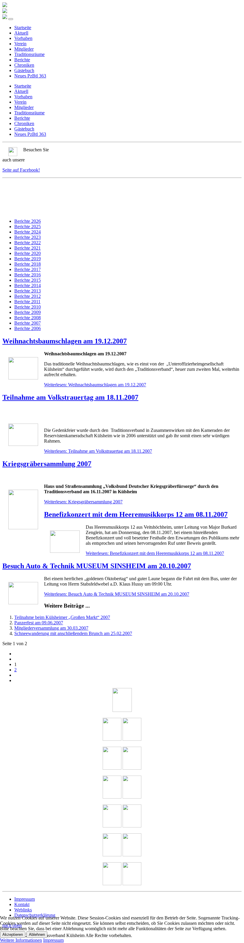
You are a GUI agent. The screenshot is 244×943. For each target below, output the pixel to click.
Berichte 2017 (27, 269)
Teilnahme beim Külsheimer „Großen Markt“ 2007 (62, 617)
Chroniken (24, 65)
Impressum (24, 899)
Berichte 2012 (27, 296)
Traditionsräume (29, 54)
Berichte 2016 (27, 274)
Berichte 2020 (27, 253)
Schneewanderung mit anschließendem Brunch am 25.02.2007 (73, 633)
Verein (20, 43)
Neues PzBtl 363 (30, 75)
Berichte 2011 (27, 301)
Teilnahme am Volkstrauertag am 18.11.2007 (70, 397)
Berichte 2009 (27, 312)
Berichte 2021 (27, 247)
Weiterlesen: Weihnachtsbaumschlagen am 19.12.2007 (95, 384)
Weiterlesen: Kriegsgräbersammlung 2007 (83, 501)
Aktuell (21, 32)
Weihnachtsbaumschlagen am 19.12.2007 (64, 341)
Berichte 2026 (27, 221)
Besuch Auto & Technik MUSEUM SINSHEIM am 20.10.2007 (96, 566)
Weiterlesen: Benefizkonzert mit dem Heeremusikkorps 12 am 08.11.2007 (155, 553)
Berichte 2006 (27, 328)
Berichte (22, 59)
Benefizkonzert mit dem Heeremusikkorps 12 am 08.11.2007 (136, 514)
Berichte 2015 (27, 280)
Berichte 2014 (27, 285)
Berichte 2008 (27, 317)
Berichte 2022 (27, 242)
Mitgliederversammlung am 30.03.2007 (51, 628)
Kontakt (21, 904)
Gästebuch (24, 70)
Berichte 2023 (27, 237)
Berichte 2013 (27, 290)
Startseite (22, 27)
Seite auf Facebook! (21, 169)
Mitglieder (24, 49)
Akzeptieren (12, 934)
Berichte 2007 (27, 323)
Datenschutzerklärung (34, 915)
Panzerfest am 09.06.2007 (38, 622)
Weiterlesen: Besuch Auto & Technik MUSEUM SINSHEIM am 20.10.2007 (116, 594)
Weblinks (23, 909)
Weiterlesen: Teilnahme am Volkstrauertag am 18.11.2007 (98, 451)
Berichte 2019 (27, 258)
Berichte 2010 (27, 306)
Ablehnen (37, 934)
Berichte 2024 (27, 231)
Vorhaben (23, 38)
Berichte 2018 (27, 264)
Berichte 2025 (27, 226)
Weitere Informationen (21, 940)
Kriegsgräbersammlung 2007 (46, 464)
